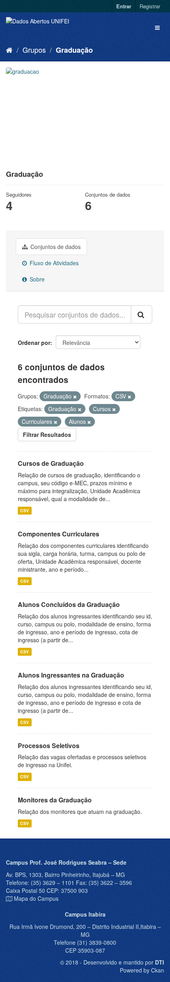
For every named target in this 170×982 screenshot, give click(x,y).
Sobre (36, 279)
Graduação (74, 50)
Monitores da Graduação (55, 799)
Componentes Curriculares (58, 533)
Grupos (34, 49)
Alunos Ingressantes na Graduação (71, 675)
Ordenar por (34, 342)
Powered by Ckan (142, 970)
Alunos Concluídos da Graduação (69, 604)
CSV (24, 510)
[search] (141, 314)
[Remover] (75, 396)
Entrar (123, 6)
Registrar (150, 6)
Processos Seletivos (48, 745)
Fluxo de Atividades (53, 263)
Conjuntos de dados (55, 247)
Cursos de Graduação (51, 463)
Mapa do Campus (36, 898)
